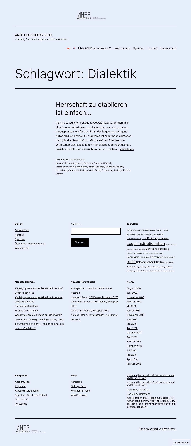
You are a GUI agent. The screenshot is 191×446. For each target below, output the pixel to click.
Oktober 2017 (134, 332)
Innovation (148, 234)
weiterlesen (127, 149)
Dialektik (100, 166)
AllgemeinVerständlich (27, 390)
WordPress (169, 429)
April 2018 (132, 328)
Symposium (169, 262)
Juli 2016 (131, 350)
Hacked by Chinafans (26, 310)
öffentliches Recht (76, 170)
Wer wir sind (122, 48)
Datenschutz (168, 48)
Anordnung (82, 166)
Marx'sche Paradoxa (157, 248)
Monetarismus (131, 253)
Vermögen (137, 267)
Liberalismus (136, 249)
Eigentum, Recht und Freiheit (97, 163)
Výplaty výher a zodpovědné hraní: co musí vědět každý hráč (150, 377)
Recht (116, 170)
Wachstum (169, 267)
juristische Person (158, 234)
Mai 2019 (132, 306)
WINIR (143, 271)
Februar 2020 (134, 301)
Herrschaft (61, 170)
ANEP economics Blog (33, 35)
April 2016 (132, 359)
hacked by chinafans (26, 306)
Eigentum (110, 166)
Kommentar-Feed (80, 390)
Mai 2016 (132, 354)
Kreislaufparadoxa (158, 238)
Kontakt (152, 48)
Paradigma (133, 256)
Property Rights (169, 257)
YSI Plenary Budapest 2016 (103, 297)
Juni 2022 (132, 292)
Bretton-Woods (144, 230)
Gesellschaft (21, 399)
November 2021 (135, 297)
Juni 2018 (132, 319)
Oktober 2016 (134, 346)
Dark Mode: (179, 442)
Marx (143, 249)
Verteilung (156, 267)
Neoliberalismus (150, 253)
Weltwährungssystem (134, 271)
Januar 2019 (133, 310)
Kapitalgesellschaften (134, 238)
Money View (140, 253)
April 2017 (132, 337)
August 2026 (134, 288)
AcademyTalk (22, 381)
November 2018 (135, 315)
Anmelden (76, 381)
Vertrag (59, 173)
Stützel (160, 262)
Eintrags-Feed (78, 386)
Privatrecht (107, 170)
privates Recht (93, 170)
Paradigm (159, 253)
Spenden (138, 48)
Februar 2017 (134, 341)
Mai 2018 (132, 323)
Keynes (144, 238)
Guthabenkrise (131, 234)
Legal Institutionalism (146, 243)
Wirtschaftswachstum (153, 271)
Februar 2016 (134, 363)
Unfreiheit (125, 170)
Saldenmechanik (146, 262)
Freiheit (119, 166)
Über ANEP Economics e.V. (94, 48)
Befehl (91, 166)
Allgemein (77, 163)
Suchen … (76, 224)
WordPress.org (79, 395)
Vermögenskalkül (146, 267)
